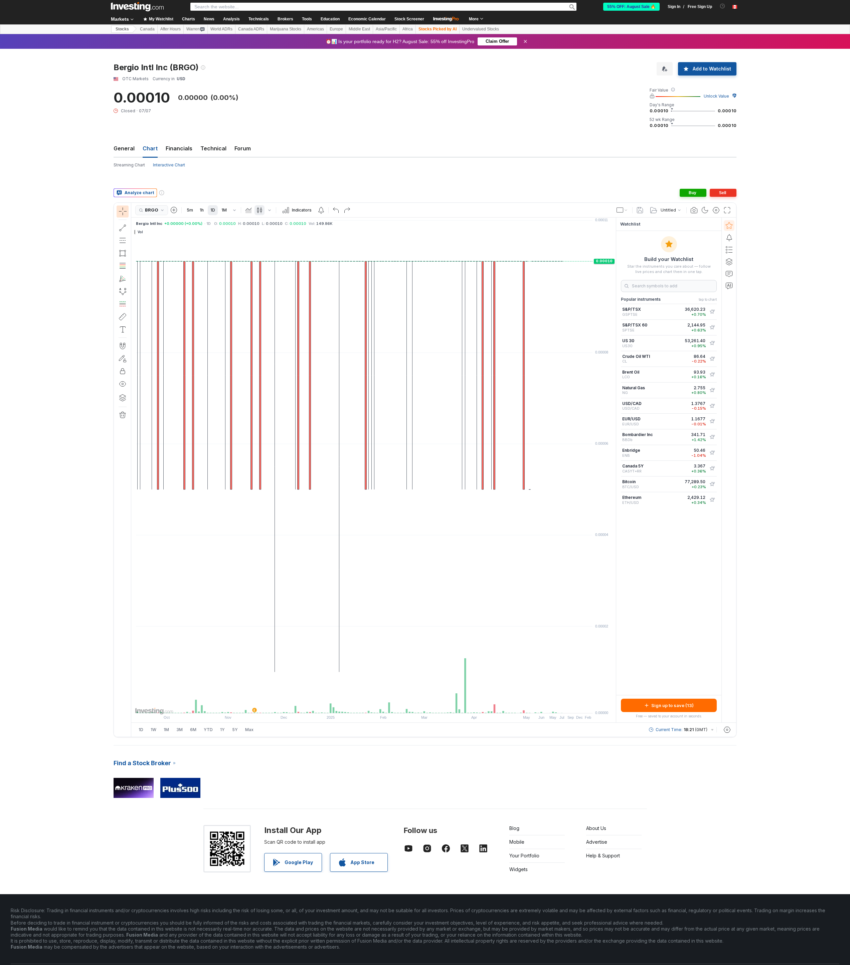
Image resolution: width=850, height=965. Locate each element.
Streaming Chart (129, 164)
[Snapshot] (694, 210)
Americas (315, 29)
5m (190, 210)
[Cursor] (123, 211)
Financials (179, 148)
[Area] (248, 210)
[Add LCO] (712, 374)
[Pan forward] (382, 704)
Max (249, 729)
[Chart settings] (716, 210)
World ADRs (221, 29)
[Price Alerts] (321, 210)
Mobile (516, 842)
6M (193, 729)
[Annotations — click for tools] (123, 329)
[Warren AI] (729, 285)
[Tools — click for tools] (123, 317)
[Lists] (729, 249)
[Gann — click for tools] (123, 279)
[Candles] (259, 210)
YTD (208, 729)
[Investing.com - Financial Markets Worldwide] (137, 6)
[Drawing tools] (133, 470)
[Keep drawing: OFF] (123, 359)
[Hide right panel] (614, 470)
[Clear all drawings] (123, 415)
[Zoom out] (355, 704)
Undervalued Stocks (480, 29)
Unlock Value (716, 96)
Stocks (122, 29)
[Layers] (123, 398)
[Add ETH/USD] (712, 500)
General (124, 148)
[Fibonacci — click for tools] (123, 266)
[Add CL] (712, 359)
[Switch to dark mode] (705, 210)
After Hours (170, 29)
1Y (222, 729)
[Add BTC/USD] (712, 484)
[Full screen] (727, 210)
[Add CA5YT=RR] (712, 468)
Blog (514, 828)
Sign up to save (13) (672, 705)
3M (179, 729)
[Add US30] (712, 343)
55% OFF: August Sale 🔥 (631, 6)
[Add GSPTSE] (712, 311)
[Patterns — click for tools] (123, 291)
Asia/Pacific (386, 29)
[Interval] (234, 210)
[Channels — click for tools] (123, 241)
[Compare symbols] (174, 210)
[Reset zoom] (391, 704)
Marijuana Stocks (285, 29)
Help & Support (603, 855)
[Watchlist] (729, 225)
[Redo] (347, 210)
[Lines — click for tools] (123, 228)
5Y (235, 729)
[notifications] (722, 6)
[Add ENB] (712, 452)
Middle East (359, 29)
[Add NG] (712, 390)
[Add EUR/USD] (712, 421)
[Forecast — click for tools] (123, 304)
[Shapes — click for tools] (123, 253)
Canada (147, 29)
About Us (596, 828)
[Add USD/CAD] (712, 406)
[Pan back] (373, 704)
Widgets (518, 869)
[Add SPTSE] (712, 327)
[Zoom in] (364, 704)
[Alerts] (729, 237)
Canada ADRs (251, 29)
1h (202, 210)
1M (224, 210)
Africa (407, 29)
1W (153, 729)
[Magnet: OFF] (123, 346)
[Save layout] (640, 210)
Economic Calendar (367, 19)
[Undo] (336, 210)
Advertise (596, 842)
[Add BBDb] (712, 437)
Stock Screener (409, 19)
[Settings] (727, 730)
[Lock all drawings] (123, 371)
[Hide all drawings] (123, 384)
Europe (336, 29)
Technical (213, 148)
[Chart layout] (622, 210)
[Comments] (729, 273)
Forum (242, 148)
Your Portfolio (524, 855)
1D (212, 210)
